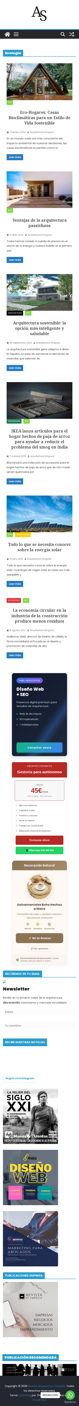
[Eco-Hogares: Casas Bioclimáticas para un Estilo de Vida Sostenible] (39, 81)
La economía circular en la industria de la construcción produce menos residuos (39, 615)
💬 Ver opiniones (40, 948)
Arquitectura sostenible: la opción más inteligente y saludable (39, 328)
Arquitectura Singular (42, 132)
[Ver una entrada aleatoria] (71, 34)
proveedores (22, 534)
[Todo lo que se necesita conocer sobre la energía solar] (39, 514)
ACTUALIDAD (13, 600)
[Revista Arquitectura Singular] (7, 34)
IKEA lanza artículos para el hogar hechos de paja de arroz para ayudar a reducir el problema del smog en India (39, 439)
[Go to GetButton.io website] (70, 1402)
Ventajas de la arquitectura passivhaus (39, 222)
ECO (10, 102)
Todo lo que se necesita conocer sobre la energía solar (39, 547)
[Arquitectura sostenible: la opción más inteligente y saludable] (39, 292)
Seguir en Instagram (19, 1078)
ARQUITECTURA (15, 313)
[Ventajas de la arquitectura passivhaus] (39, 189)
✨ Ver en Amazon (39, 938)
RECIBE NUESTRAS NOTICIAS (25, 1042)
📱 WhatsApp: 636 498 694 (40, 850)
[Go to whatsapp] (70, 1395)
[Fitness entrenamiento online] (30, 1091)
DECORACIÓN (14, 421)
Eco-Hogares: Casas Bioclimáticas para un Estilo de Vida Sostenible (39, 117)
